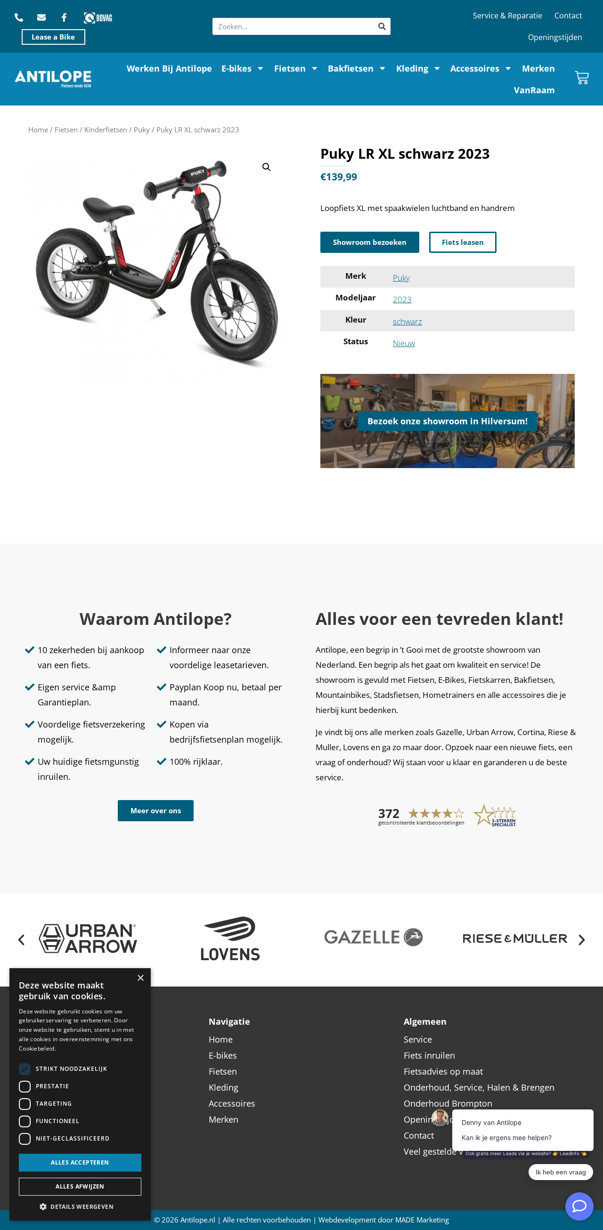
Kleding (412, 68)
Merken (538, 68)
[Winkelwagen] (582, 78)
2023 (402, 299)
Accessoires (474, 68)
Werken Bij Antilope (169, 68)
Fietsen (290, 68)
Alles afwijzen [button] (80, 1186)
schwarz (407, 321)
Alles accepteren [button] (80, 1162)
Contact (568, 15)
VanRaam (534, 90)
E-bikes (236, 68)
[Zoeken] (382, 26)
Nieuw (404, 343)
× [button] (140, 978)
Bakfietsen (351, 68)
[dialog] (80, 1094)
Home (38, 129)
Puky (142, 129)
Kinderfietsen (105, 129)
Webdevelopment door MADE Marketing (383, 1219)
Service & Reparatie (507, 15)
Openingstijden (555, 37)
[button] (266, 167)
